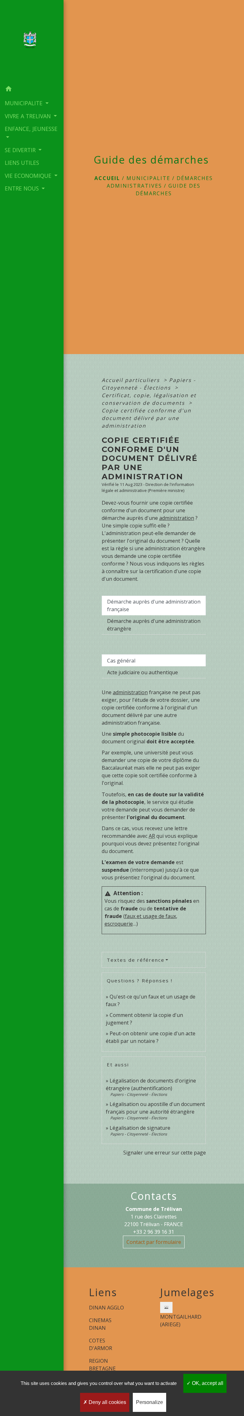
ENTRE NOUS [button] (22, 188)
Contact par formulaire (153, 1241)
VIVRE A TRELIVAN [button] (28, 116)
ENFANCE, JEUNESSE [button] (31, 129)
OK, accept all (207, 1383)
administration (176, 517)
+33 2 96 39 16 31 (153, 1231)
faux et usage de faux (150, 916)
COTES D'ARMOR (100, 1344)
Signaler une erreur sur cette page (164, 1152)
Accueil (107, 178)
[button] (32, 90)
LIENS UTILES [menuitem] (22, 162)
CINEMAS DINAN (100, 1324)
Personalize (149, 1402)
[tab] (154, 605)
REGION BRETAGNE (102, 1364)
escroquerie (119, 923)
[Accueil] (32, 41)
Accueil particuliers (132, 380)
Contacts (154, 1196)
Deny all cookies (106, 1402)
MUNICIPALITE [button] (24, 103)
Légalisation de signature (140, 1127)
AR (152, 835)
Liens (103, 1292)
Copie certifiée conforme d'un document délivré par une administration (146, 418)
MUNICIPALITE (148, 178)
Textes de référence (136, 960)
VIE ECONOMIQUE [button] (29, 175)
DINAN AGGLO (106, 1307)
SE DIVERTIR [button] (21, 150)
